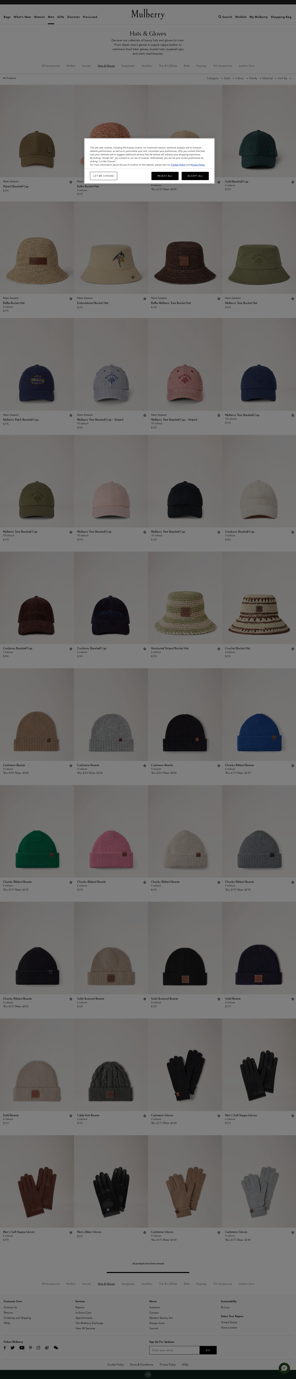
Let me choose (103, 175)
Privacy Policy (197, 164)
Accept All (195, 175)
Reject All (165, 175)
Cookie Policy (178, 164)
